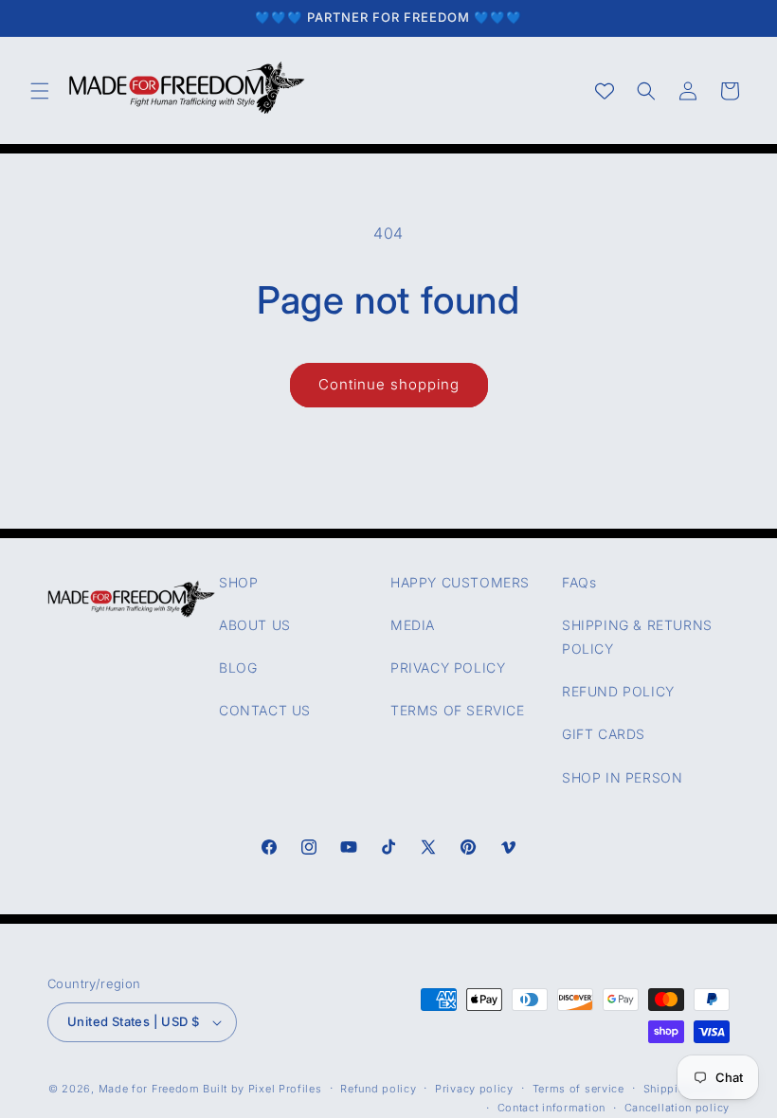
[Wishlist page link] (604, 90)
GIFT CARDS (603, 734)
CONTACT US (265, 710)
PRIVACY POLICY (447, 667)
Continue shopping (389, 384)
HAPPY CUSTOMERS (460, 582)
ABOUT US (255, 625)
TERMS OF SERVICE (457, 710)
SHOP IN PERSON (622, 777)
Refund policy (378, 1088)
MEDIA (412, 625)
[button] (40, 91)
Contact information (551, 1107)
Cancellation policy (677, 1107)
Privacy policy (474, 1088)
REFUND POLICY (618, 691)
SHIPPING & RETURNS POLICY (637, 637)
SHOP (238, 582)
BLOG (238, 667)
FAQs (579, 582)
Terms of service (578, 1088)
